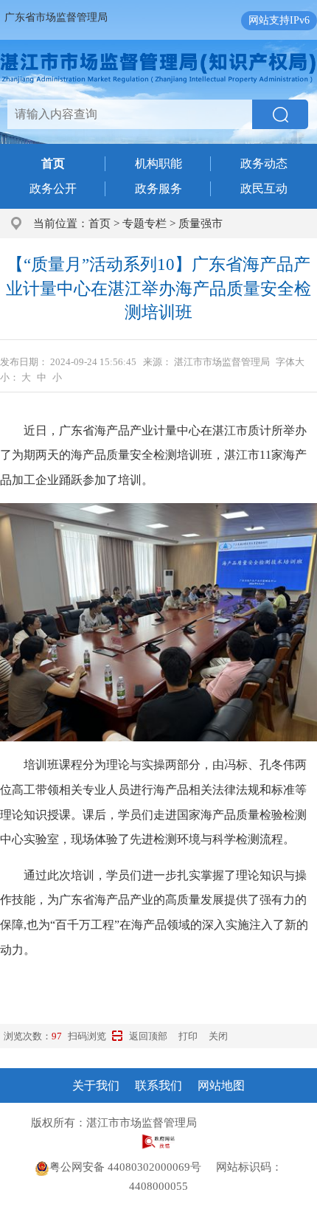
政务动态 (264, 163)
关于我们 (95, 1085)
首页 (99, 223)
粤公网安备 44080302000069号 (132, 1167)
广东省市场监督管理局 (56, 17)
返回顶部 (148, 1036)
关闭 (218, 1036)
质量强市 (200, 223)
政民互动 (264, 188)
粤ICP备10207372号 (248, 1123)
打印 (188, 1036)
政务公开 (53, 188)
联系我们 (158, 1085)
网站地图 (221, 1085)
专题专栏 (144, 223)
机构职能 (158, 163)
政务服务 (158, 188)
